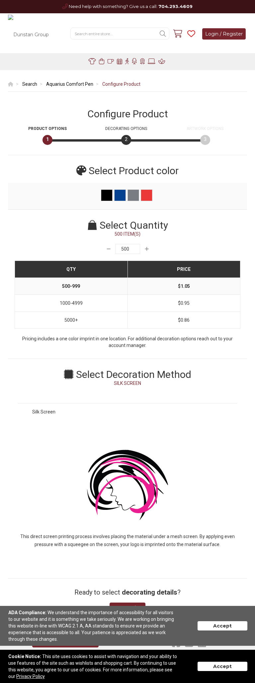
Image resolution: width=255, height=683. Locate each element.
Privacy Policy (30, 676)
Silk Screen (43, 411)
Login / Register (224, 34)
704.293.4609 (175, 6)
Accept (222, 626)
